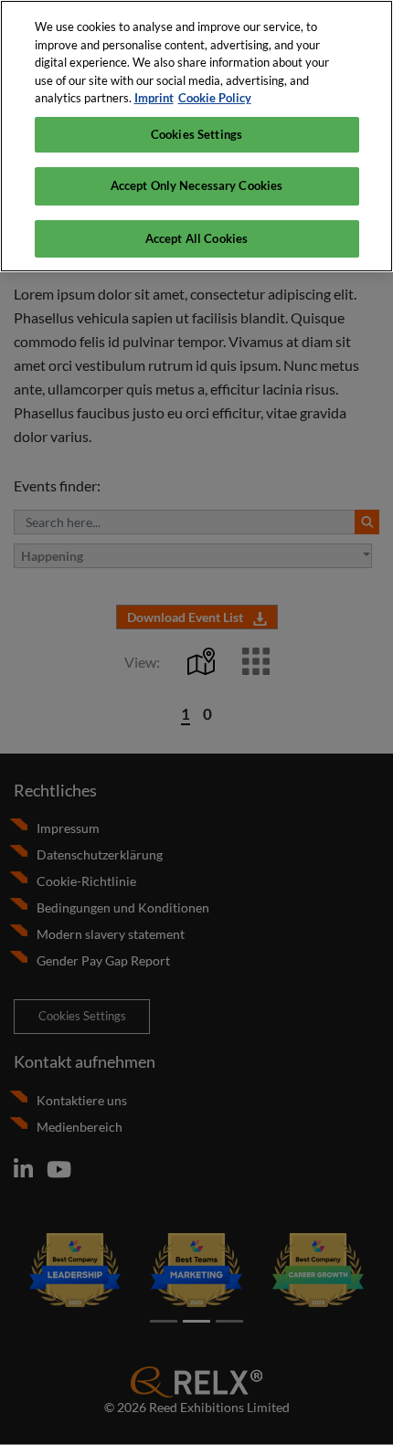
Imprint (154, 97)
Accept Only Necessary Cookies (197, 185)
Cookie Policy (214, 97)
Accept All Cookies (196, 238)
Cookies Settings (196, 134)
